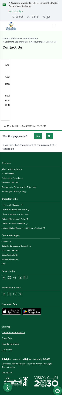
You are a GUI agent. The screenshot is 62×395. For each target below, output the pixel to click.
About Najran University (12, 169)
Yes (38, 136)
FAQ (4, 263)
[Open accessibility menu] (7, 387)
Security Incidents (10, 254)
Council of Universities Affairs (15, 209)
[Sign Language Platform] (20, 294)
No (49, 136)
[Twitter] (20, 277)
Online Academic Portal (13, 332)
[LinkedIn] (25, 277)
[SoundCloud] (14, 277)
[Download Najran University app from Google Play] (31, 311)
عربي (47, 17)
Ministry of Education (11, 205)
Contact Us (6, 241)
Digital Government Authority (14, 214)
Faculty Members (10, 344)
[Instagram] (4, 277)
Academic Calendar (10, 182)
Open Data (7, 338)
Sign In (35, 17)
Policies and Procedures (12, 178)
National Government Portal (14, 218)
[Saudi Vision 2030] (46, 382)
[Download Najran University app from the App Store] (11, 311)
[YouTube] (9, 277)
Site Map (6, 326)
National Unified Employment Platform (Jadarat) (22, 228)
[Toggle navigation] (54, 26)
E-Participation (8, 173)
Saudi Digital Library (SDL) (13, 191)
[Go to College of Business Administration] (11, 26)
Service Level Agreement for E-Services (19, 187)
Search (20, 17)
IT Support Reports (10, 250)
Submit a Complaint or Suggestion (16, 246)
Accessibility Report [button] (10, 259)
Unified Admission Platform (14, 223)
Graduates (7, 349)
